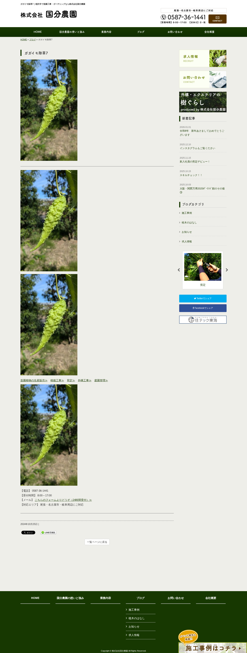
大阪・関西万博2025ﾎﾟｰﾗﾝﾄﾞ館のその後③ (202, 188)
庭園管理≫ (101, 380)
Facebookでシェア (203, 308)
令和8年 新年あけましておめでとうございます (202, 131)
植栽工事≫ (57, 380)
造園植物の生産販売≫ (34, 380)
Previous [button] (178, 270)
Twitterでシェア (204, 298)
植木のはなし (189, 222)
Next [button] (227, 270)
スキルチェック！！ (191, 173)
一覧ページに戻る (97, 541)
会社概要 (210, 598)
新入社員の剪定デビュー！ (195, 160)
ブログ (32, 39)
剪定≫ (71, 380)
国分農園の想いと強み (70, 598)
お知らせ (187, 231)
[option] (202, 270)
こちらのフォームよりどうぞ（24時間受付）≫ (63, 499)
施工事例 (187, 212)
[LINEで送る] (48, 532)
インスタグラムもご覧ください (197, 146)
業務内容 (105, 598)
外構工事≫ (84, 380)
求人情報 (187, 241)
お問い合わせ (176, 598)
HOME (23, 39)
